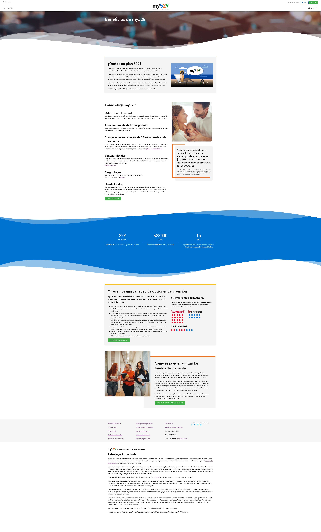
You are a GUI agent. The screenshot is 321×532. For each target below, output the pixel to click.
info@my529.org (182, 439)
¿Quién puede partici (152, 149)
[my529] (160, 7)
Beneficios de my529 (114, 424)
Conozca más (112, 431)
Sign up (313, 3)
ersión (181, 427)
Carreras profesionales (143, 435)
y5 (122, 177)
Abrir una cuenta (113, 198)
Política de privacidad (143, 439)
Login (305, 3)
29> (124, 177)
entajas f (108, 165)
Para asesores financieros (116, 439)
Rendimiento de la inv (172, 427)
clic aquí (157, 477)
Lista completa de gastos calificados (170, 403)
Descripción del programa (119, 340)
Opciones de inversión (115, 435)
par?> (161, 149)
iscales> (113, 165)
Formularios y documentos (144, 427)
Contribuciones (291, 2)
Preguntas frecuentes (143, 431)
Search (9, 8)
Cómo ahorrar (112, 427)
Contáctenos (169, 424)
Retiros (297, 2)
